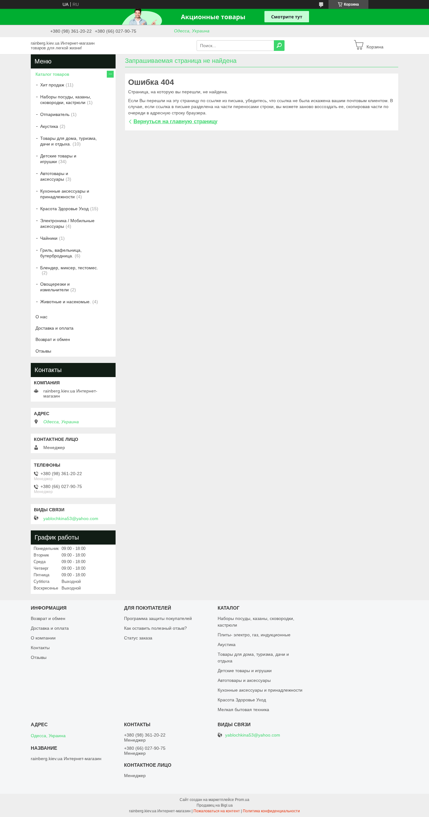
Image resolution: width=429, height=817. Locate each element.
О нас (41, 316)
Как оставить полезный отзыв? (155, 628)
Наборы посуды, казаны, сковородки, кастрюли (65, 99)
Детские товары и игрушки (58, 158)
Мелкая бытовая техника (243, 709)
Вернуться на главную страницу (175, 121)
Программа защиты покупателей (158, 618)
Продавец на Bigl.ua (215, 805)
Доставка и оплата (54, 328)
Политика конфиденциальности (271, 811)
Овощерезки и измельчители (55, 287)
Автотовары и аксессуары (54, 176)
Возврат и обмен (52, 339)
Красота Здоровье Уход (64, 208)
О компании (43, 637)
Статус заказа (138, 637)
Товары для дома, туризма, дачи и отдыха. (68, 141)
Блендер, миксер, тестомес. (69, 267)
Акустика (49, 126)
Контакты (40, 647)
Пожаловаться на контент (216, 811)
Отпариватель (54, 114)
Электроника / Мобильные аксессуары (67, 223)
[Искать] (279, 45)
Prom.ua (242, 800)
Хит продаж (52, 84)
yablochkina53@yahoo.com (70, 518)
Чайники (48, 238)
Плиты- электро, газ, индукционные (254, 634)
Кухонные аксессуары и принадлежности (64, 194)
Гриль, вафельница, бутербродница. (61, 253)
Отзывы (43, 351)
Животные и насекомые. (65, 301)
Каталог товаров (52, 74)
